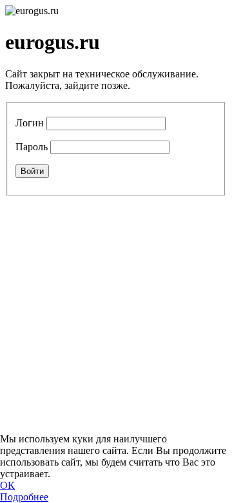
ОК (7, 485)
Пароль (31, 146)
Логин (29, 122)
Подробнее (24, 496)
